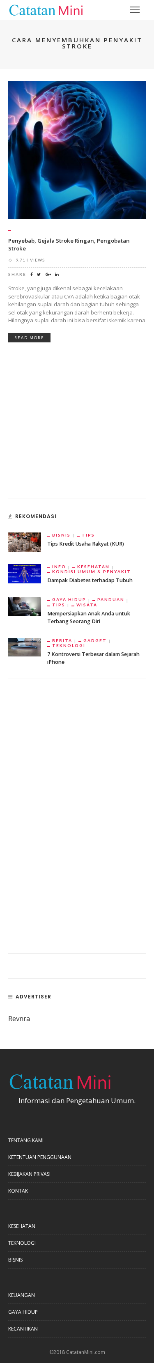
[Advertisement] (69, 431)
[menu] (135, 10)
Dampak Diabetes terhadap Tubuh (90, 580)
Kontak (18, 1190)
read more (29, 337)
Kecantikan (23, 1328)
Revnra (19, 1018)
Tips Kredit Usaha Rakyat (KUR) (85, 543)
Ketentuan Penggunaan (39, 1157)
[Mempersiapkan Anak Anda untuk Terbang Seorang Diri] (24, 605)
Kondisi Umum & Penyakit (91, 571)
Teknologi (68, 645)
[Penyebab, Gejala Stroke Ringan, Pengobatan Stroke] (77, 149)
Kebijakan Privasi (29, 1173)
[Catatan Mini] (45, 9)
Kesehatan (93, 566)
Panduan (110, 599)
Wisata (86, 604)
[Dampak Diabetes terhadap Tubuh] (24, 573)
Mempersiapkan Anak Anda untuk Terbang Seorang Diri (88, 617)
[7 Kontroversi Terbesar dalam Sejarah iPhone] (24, 646)
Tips (88, 534)
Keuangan (21, 1295)
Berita (62, 640)
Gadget (95, 640)
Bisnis (61, 534)
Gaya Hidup (69, 599)
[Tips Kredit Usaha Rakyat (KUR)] (24, 541)
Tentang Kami (26, 1140)
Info (59, 566)
